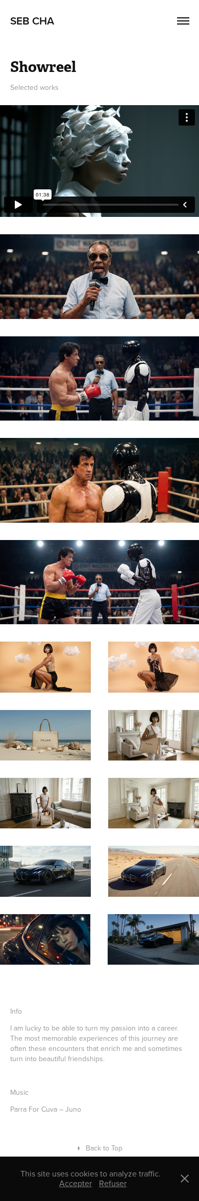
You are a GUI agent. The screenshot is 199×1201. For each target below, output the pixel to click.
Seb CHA (32, 20)
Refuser (113, 1183)
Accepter (75, 1183)
